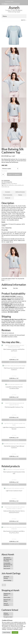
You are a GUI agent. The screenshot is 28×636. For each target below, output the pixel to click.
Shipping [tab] (20, 194)
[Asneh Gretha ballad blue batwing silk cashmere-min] (14, 35)
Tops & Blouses (14, 183)
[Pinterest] (5, 585)
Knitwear (9, 183)
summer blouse (4, 186)
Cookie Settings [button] (6, 632)
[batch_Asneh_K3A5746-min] (14, 60)
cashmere (16, 185)
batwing (10, 185)
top (8, 186)
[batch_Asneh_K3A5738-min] (14, 110)
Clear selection (4, 170)
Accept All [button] (15, 632)
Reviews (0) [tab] (7, 197)
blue (13, 185)
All (25, 20)
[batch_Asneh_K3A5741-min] (14, 85)
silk (22, 185)
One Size (4, 165)
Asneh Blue (7, 280)
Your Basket (9, 1)
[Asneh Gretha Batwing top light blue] (14, 135)
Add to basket (14, 174)
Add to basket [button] (14, 399)
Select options (14, 362)
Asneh (14, 7)
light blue (20, 185)
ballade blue (6, 185)
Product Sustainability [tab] (7, 194)
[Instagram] (3, 585)
